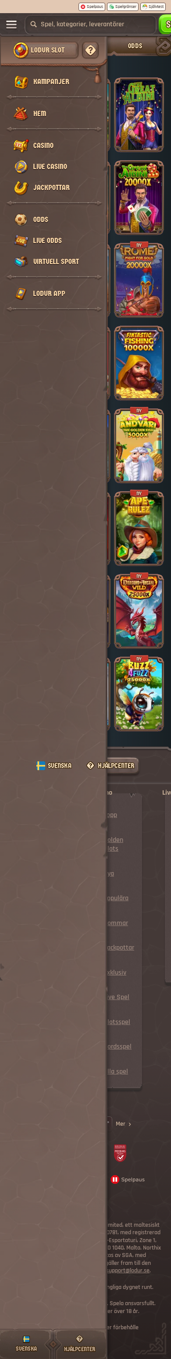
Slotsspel (116, 1022)
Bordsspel (117, 1046)
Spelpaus (95, 6)
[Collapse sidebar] (11, 24)
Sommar (115, 923)
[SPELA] (139, 109)
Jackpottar (118, 947)
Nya (108, 873)
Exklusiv (114, 972)
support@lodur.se (128, 1271)
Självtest (156, 6)
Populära (115, 898)
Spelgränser (125, 6)
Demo (139, 125)
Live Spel (116, 997)
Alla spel (115, 1071)
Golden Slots (113, 844)
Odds (135, 46)
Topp (110, 815)
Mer (120, 1124)
